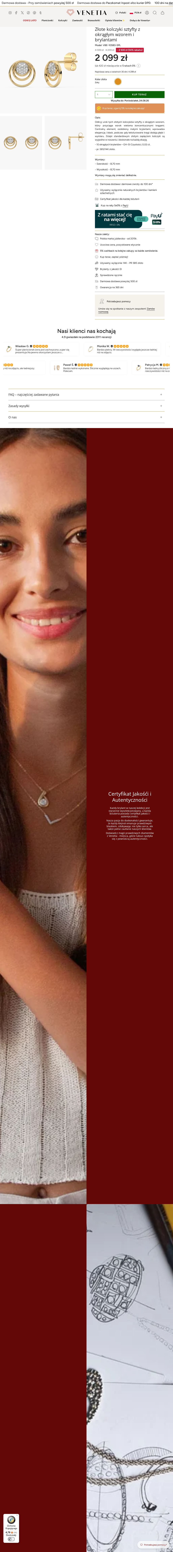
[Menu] (17, 1516)
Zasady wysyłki (18, 406)
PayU (125, 205)
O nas (12, 417)
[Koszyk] (162, 13)
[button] (47, 20)
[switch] (11, 1539)
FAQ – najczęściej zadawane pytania (33, 394)
